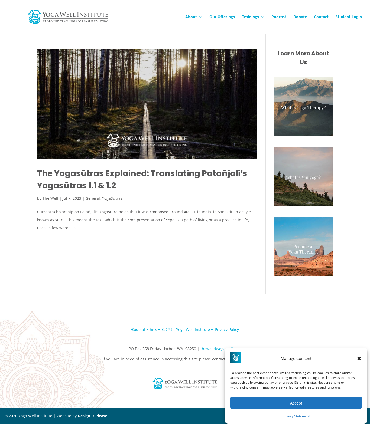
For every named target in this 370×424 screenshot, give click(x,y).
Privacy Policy (227, 329)
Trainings (250, 17)
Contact (321, 17)
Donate (300, 17)
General (93, 198)
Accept (296, 403)
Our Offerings (222, 17)
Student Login (349, 17)
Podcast (278, 17)
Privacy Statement (296, 416)
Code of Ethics (144, 329)
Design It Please (92, 415)
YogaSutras (112, 198)
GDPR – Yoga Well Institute (186, 329)
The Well (50, 198)
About (191, 17)
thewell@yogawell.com (221, 348)
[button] (359, 358)
